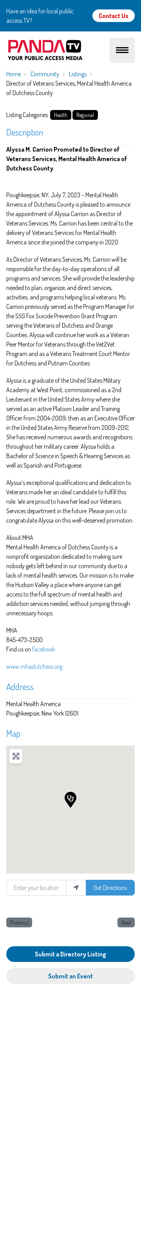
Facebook (43, 649)
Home (13, 74)
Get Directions (110, 888)
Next (126, 922)
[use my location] (76, 888)
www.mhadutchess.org (34, 666)
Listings (78, 74)
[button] (70, 800)
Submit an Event (70, 976)
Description (24, 132)
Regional (85, 115)
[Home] (58, 50)
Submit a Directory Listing (70, 954)
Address (20, 686)
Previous (19, 922)
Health (60, 115)
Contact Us (113, 16)
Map (13, 733)
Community (45, 74)
